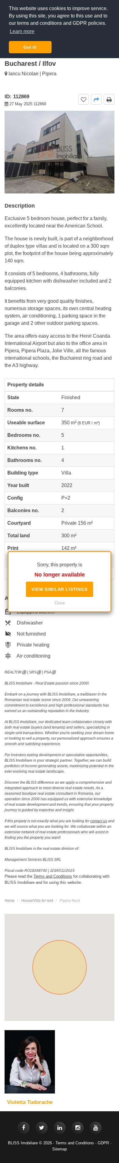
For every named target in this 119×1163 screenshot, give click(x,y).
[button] (96, 99)
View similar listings (59, 589)
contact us (98, 821)
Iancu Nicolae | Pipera (31, 73)
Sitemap (59, 1149)
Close (60, 603)
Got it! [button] (30, 47)
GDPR (103, 1143)
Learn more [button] (22, 31)
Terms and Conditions (75, 1143)
